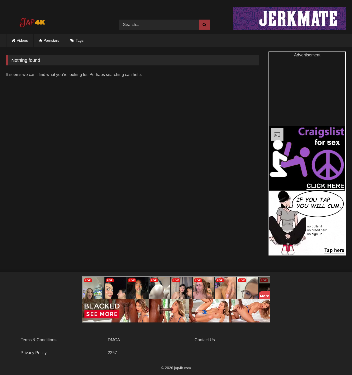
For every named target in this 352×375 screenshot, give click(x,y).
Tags (79, 40)
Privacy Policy (34, 353)
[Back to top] (336, 360)
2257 (112, 353)
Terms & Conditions (38, 340)
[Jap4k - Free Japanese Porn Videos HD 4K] (32, 21)
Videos (22, 40)
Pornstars (51, 40)
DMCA (114, 340)
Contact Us (205, 340)
